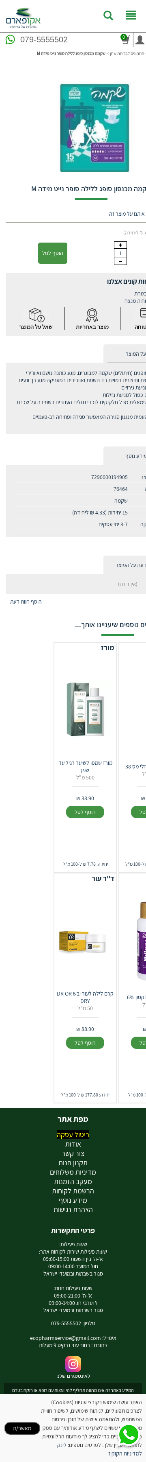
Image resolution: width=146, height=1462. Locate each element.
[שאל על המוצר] (36, 315)
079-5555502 (44, 39)
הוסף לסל (52, 253)
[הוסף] (120, 245)
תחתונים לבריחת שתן (127, 53)
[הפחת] (120, 261)
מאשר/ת (22, 1428)
